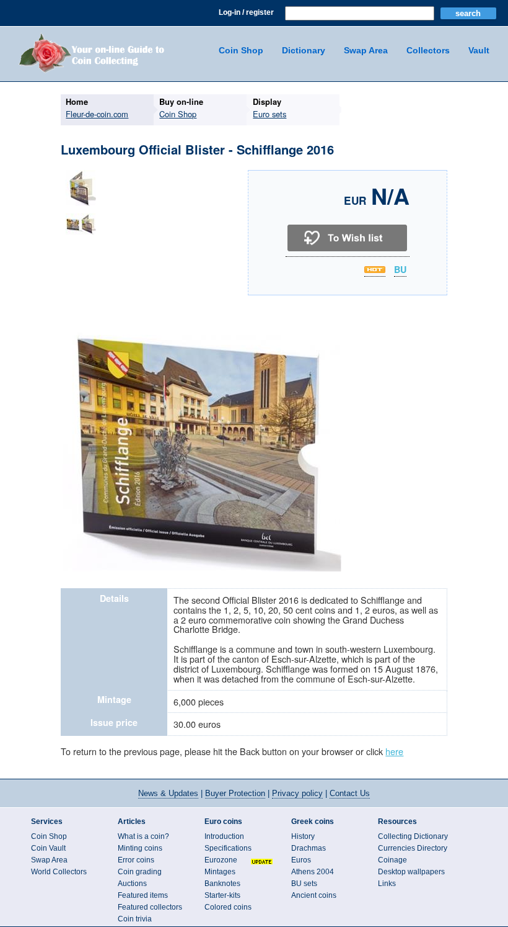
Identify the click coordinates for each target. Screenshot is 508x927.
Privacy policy (297, 793)
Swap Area (366, 50)
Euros (301, 860)
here (394, 751)
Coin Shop (241, 50)
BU (400, 270)
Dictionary (303, 50)
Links (387, 883)
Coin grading (140, 871)
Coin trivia (135, 919)
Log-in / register (246, 12)
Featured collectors (150, 907)
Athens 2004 (312, 871)
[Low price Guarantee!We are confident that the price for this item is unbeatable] (374, 269)
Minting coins (140, 848)
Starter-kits (222, 895)
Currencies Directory (412, 848)
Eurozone (220, 860)
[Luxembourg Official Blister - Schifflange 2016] (81, 205)
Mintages (219, 871)
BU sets (304, 883)
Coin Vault (48, 848)
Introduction (224, 836)
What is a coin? (143, 836)
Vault (478, 50)
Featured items (143, 895)
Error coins (136, 860)
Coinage (392, 860)
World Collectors (59, 871)
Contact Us (350, 793)
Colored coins (228, 907)
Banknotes (222, 883)
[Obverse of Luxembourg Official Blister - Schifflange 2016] (202, 569)
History (303, 836)
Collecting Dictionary (413, 836)
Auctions (132, 883)
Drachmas (308, 848)
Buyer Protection (235, 793)
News (168, 793)
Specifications (228, 848)
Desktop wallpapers (411, 871)
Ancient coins (313, 895)
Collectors (428, 50)
